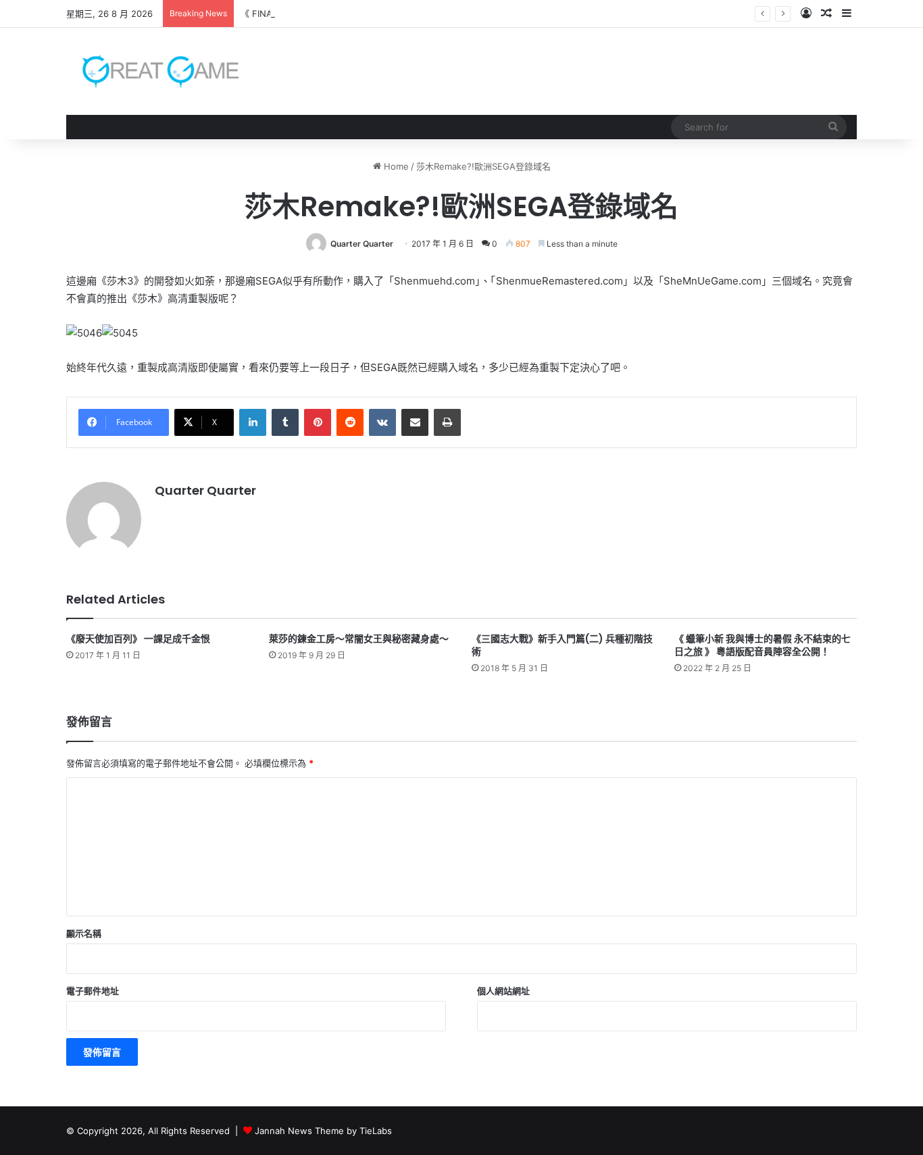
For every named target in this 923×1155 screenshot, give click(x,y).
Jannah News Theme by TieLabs (323, 1130)
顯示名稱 (83, 933)
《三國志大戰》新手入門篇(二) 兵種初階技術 (562, 645)
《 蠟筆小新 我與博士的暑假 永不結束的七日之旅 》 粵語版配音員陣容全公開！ (762, 645)
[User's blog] (152, 71)
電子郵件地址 (92, 990)
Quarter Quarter (361, 244)
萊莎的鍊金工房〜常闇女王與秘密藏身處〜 (359, 638)
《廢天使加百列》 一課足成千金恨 (138, 638)
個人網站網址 (503, 990)
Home (395, 166)
